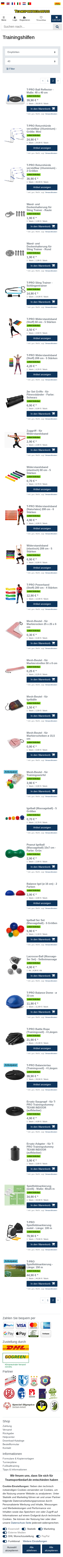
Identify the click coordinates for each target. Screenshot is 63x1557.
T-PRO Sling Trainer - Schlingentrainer (39, 284)
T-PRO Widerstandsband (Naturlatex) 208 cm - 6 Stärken (42, 509)
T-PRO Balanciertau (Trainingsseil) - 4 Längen (42, 1067)
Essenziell (13, 1528)
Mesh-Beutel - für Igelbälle (37, 698)
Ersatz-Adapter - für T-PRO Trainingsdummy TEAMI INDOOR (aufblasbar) (40, 1148)
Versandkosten (51, 114)
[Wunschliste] (41, 18)
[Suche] (57, 27)
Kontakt (7, 1448)
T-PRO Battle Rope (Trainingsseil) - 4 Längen (42, 1030)
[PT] (29, 4)
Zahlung (7, 1426)
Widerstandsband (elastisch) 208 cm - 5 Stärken (39, 548)
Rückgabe (8, 1433)
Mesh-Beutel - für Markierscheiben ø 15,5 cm (41, 735)
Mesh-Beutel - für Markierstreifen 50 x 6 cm (42, 662)
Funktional (14, 1541)
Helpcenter (9, 1437)
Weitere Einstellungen (35, 1541)
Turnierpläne (10, 1462)
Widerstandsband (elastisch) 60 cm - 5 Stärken (39, 470)
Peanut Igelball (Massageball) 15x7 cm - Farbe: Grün (41, 847)
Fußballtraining (11, 1465)
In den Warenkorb (40, 108)
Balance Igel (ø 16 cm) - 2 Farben (42, 885)
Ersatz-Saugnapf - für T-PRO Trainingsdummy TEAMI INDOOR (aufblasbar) (41, 1106)
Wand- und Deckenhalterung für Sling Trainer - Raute (39, 207)
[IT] (19, 4)
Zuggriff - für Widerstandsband (37, 432)
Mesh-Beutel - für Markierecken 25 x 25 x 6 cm (41, 624)
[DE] (2, 4)
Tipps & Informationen (15, 1469)
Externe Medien (17, 1532)
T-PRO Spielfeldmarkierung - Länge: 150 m (40, 1264)
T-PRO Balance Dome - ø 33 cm (42, 994)
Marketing (49, 1528)
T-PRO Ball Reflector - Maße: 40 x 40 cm (40, 91)
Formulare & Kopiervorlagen (18, 1458)
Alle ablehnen (31, 1549)
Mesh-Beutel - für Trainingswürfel (37, 773)
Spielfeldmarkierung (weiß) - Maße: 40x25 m (41, 1187)
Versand (7, 1429)
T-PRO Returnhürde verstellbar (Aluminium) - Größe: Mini (42, 128)
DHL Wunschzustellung (21, 1536)
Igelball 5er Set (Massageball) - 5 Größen (42, 922)
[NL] (24, 4)
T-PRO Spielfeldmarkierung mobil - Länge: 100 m (39, 1225)
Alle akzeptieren (51, 1549)
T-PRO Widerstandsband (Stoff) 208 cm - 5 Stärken (42, 357)
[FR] (13, 4)
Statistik (31, 1528)
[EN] (8, 4)
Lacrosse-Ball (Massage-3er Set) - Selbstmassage (42, 958)
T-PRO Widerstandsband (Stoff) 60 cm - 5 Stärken (42, 320)
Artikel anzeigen (42, 147)
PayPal (45, 1536)
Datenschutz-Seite (21, 1522)
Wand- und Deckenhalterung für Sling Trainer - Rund (39, 246)
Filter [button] (12, 68)
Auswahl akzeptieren (11, 1549)
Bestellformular (11, 1444)
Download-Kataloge (13, 1440)
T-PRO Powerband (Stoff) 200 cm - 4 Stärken (42, 586)
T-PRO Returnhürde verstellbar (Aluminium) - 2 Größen (42, 168)
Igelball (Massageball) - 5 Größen (42, 810)
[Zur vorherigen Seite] (42, 81)
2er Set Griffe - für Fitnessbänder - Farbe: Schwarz (40, 394)
